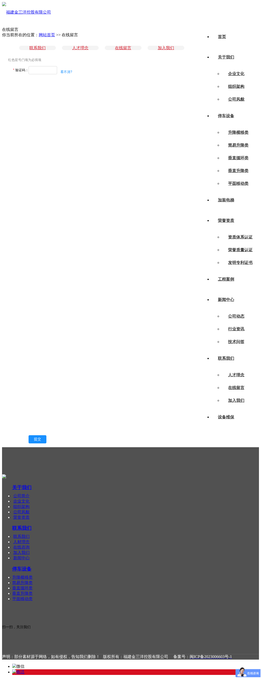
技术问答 (236, 342)
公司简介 (21, 496)
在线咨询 (21, 547)
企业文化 (236, 73)
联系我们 (226, 358)
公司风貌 (236, 99)
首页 (222, 36)
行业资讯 (236, 329)
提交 (37, 439)
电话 (20, 672)
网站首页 (47, 35)
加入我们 (236, 400)
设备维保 (226, 417)
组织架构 (236, 86)
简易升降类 (238, 145)
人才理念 (236, 375)
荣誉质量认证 (240, 250)
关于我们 (226, 57)
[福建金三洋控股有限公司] (26, 12)
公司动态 (236, 316)
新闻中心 (226, 299)
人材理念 (21, 542)
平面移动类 (238, 183)
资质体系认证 (240, 237)
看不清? (66, 71)
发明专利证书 (240, 262)
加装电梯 (226, 200)
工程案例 (226, 279)
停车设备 (226, 116)
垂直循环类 (238, 158)
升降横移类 (238, 132)
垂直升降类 (238, 170)
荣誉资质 (226, 220)
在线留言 (236, 387)
